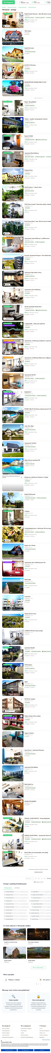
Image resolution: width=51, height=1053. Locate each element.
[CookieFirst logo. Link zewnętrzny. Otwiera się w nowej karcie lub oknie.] (1, 1040)
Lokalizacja (17, 887)
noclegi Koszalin (17, 916)
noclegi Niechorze (17, 903)
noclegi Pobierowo (17, 897)
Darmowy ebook (24, 1035)
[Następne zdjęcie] (22, 20)
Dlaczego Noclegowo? (44, 1030)
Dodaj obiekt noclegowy (26, 1028)
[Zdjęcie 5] (14, 217)
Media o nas (42, 1032)
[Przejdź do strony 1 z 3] (36, 984)
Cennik (22, 1032)
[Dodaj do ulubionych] (21, 14)
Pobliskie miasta (8, 887)
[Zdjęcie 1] (11, 217)
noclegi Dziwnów (17, 894)
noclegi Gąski (16, 913)
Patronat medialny (44, 1035)
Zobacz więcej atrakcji (38, 967)
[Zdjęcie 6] (15, 217)
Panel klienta (23, 1030)
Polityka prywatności (46, 1039)
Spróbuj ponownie (39, 872)
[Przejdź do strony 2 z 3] (38, 984)
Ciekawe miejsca (5, 1032)
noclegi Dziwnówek (17, 906)
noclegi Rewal (16, 900)
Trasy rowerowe (5, 1035)
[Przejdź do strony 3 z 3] (40, 984)
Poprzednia (28, 878)
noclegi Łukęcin (16, 910)
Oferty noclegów (5, 1028)
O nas (41, 1028)
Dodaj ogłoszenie (6, 1030)
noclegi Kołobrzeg (17, 891)
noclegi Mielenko (16, 919)
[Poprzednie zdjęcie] (3, 20)
